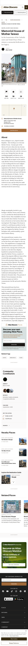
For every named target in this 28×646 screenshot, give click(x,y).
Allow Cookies (14, 639)
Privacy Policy (9, 348)
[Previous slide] (4, 68)
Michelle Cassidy (7, 397)
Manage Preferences (14, 643)
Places (3, 607)
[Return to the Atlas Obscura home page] (9, 7)
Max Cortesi (9, 50)
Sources (5, 425)
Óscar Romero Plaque (8, 516)
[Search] (22, 7)
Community (5, 622)
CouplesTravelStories (9, 399)
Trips (3, 617)
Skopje (14, 477)
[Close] (26, 631)
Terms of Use (16, 348)
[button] (6, 91)
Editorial (4, 612)
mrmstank (15, 397)
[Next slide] (23, 68)
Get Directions (14, 130)
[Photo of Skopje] (5, 479)
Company (4, 627)
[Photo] (23, 441)
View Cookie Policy (14, 635)
